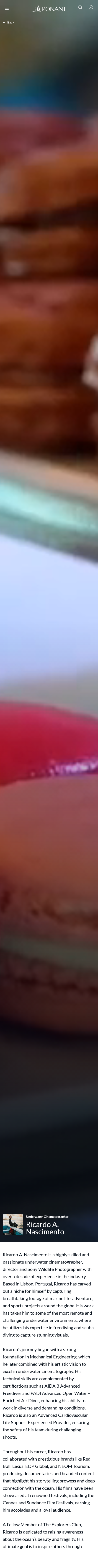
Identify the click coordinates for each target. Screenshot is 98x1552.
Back (10, 22)
